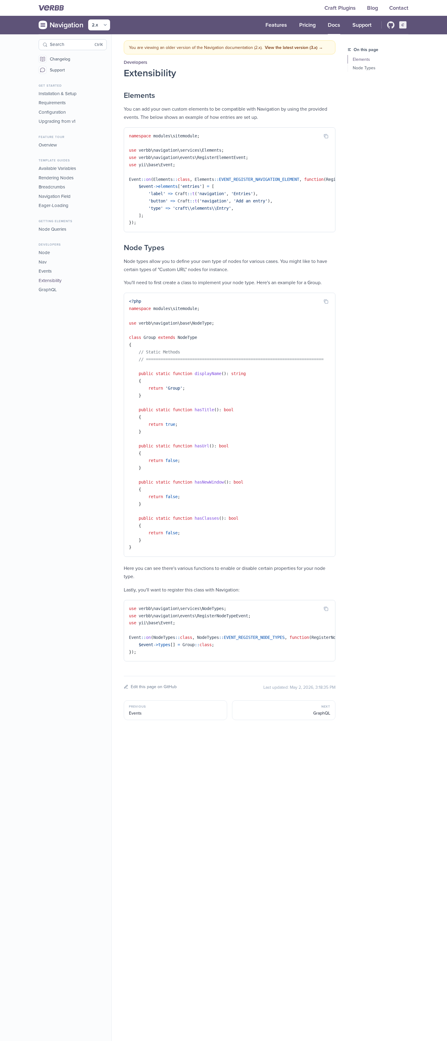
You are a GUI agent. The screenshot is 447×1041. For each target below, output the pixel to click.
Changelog (60, 59)
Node (44, 253)
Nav (43, 262)
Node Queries (52, 229)
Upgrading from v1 (57, 121)
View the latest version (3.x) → (294, 47)
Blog (373, 8)
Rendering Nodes (56, 177)
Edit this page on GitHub (154, 687)
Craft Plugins (340, 8)
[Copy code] (326, 136)
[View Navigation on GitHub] (390, 24)
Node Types (364, 68)
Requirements (52, 103)
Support (57, 70)
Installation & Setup (58, 93)
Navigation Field (55, 196)
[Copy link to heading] (117, 95)
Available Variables (57, 168)
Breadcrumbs (52, 187)
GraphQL (48, 290)
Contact (398, 8)
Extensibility (50, 280)
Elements (361, 59)
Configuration (52, 112)
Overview (48, 145)
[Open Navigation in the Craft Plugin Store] (402, 24)
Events (45, 271)
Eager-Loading (53, 205)
